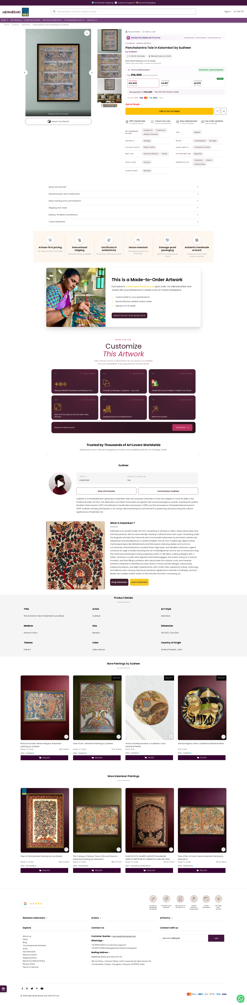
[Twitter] (32, 988)
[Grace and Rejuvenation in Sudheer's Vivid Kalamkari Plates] (149, 707)
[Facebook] (22, 988)
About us (27, 936)
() (240, 11)
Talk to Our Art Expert (169, 111)
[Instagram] (27, 988)
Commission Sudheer (168, 491)
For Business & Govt (73, 20)
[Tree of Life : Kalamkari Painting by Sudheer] (97, 707)
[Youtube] (42, 988)
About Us (91, 20)
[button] (175, 37)
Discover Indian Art (51, 20)
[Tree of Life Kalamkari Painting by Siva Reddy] (45, 820)
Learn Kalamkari (139, 582)
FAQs (25, 939)
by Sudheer (131, 51)
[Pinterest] (37, 988)
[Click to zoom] (87, 33)
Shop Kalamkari (119, 582)
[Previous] (25, 72)
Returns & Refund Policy (34, 961)
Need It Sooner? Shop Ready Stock (129, 315)
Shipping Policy (30, 957)
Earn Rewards (29, 951)
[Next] (92, 72)
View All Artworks (106, 491)
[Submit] (54, 11)
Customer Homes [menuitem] (32, 20)
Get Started (181, 427)
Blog (25, 942)
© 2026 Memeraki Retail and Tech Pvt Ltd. (40, 995)
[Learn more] (143, 32)
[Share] (223, 111)
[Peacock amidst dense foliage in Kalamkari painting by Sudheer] (45, 707)
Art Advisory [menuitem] (16, 20)
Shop (3, 20)
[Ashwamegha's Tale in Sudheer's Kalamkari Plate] (202, 707)
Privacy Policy (29, 964)
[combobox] (123, 12)
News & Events (30, 954)
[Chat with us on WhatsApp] (240, 998)
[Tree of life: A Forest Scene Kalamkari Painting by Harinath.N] (202, 820)
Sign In (227, 11)
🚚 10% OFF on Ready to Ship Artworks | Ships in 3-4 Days (123, 2)
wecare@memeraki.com (124, 936)
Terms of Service (30, 967)
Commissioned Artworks (34, 945)
